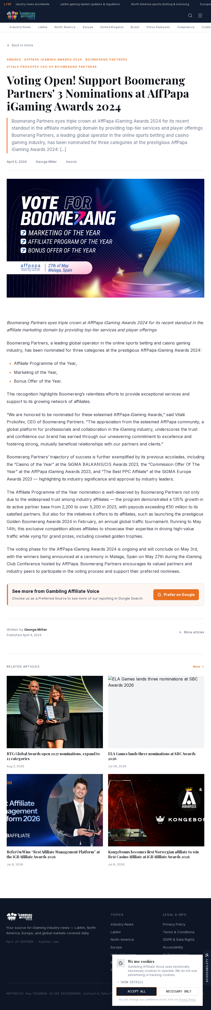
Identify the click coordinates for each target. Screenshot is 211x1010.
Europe (88, 27)
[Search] (190, 15)
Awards (71, 162)
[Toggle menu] (200, 15)
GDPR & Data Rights (179, 939)
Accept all (137, 991)
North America (65, 27)
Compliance (186, 27)
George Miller (46, 162)
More (196, 666)
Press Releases (158, 27)
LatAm (42, 27)
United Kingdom (112, 27)
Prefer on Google (179, 594)
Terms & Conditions (179, 932)
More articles (194, 632)
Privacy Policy (174, 924)
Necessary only (178, 991)
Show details (132, 982)
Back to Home (22, 45)
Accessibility (173, 947)
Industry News (20, 27)
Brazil (135, 27)
